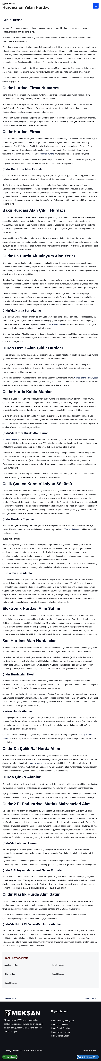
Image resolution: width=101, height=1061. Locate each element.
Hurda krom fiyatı (9, 439)
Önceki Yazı (9, 999)
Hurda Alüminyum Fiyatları (62, 1021)
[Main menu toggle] (96, 6)
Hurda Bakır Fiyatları (60, 1024)
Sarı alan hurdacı (55, 324)
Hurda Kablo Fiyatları (60, 1032)
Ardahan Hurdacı (11, 965)
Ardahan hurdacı (47, 154)
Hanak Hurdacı (58, 965)
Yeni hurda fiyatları (72, 529)
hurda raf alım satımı (37, 763)
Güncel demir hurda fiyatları (86, 378)
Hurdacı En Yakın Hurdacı (26, 7)
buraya (7, 1031)
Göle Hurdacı (9, 974)
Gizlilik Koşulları (90, 1050)
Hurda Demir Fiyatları (60, 1028)
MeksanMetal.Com (34, 1050)
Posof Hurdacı (58, 974)
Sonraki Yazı (91, 999)
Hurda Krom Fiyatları (60, 1036)
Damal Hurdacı (10, 983)
